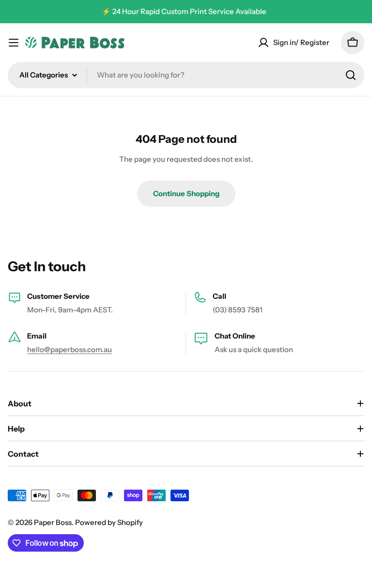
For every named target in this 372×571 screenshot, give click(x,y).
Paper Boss (53, 522)
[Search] (350, 75)
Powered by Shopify (109, 522)
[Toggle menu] (13, 42)
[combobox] (186, 75)
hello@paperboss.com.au (69, 349)
